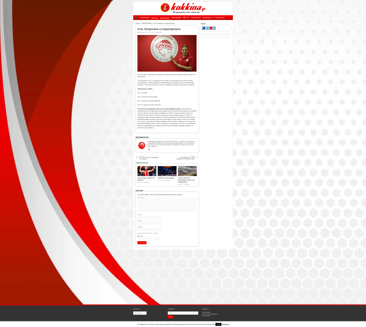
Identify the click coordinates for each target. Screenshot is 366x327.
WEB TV (186, 18)
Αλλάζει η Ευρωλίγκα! (166, 178)
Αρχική (136, 17)
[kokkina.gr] (183, 7)
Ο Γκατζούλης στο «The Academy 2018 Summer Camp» (185, 157)
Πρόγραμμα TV (208, 18)
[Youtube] (210, 28)
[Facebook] (203, 28)
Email (139, 221)
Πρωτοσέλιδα (196, 18)
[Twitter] (207, 28)
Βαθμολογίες (220, 18)
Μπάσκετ (154, 18)
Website (140, 227)
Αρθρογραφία (176, 18)
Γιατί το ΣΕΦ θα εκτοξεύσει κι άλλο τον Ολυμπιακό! (186, 180)
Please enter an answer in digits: (148, 233)
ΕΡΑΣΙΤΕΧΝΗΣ (147, 23)
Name (140, 214)
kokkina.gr (212, 324)
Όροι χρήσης (206, 316)
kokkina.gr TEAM (143, 32)
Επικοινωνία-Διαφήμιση (209, 314)
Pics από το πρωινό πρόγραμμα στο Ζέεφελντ (148, 157)
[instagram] (214, 28)
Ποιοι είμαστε (206, 312)
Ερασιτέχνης (164, 18)
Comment (141, 197)
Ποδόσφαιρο (145, 18)
